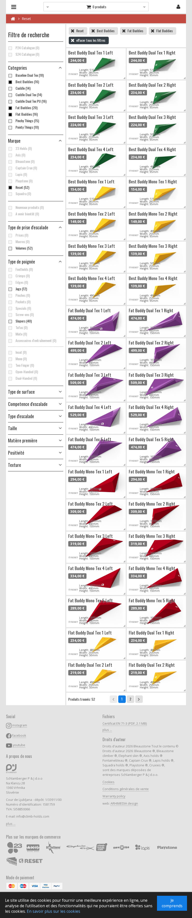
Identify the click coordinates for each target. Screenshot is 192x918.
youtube (19, 745)
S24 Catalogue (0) (27, 54)
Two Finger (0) (25, 365)
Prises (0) (22, 235)
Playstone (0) (24, 180)
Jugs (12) (21, 288)
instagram (19, 725)
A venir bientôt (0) (27, 213)
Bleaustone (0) (25, 161)
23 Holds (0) (24, 148)
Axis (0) (20, 154)
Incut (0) (21, 352)
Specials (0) (23, 308)
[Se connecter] (178, 6)
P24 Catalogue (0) (27, 47)
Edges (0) (22, 282)
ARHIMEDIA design (124, 803)
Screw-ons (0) (25, 314)
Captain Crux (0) (26, 167)
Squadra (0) (23, 193)
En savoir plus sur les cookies (53, 911)
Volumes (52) (24, 248)
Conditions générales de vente (125, 789)
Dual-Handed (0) (26, 378)
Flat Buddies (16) (27, 114)
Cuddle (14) (23, 88)
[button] (35, 227)
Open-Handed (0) (27, 371)
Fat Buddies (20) (27, 107)
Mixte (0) (21, 333)
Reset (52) (22, 187)
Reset (26, 18)
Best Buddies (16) (27, 81)
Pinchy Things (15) (27, 120)
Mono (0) (21, 358)
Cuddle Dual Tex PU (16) (31, 101)
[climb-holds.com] (13, 18)
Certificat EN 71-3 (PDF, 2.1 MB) (124, 723)
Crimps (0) (23, 275)
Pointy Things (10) (27, 127)
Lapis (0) (21, 174)
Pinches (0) (23, 295)
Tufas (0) (22, 327)
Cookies (108, 782)
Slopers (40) (24, 320)
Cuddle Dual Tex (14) (29, 94)
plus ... (11, 824)
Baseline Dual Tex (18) (30, 75)
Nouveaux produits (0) (30, 207)
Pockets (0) (23, 301)
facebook (19, 735)
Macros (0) (23, 241)
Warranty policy (113, 796)
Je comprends (172, 903)
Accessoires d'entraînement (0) (36, 340)
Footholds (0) (24, 269)
